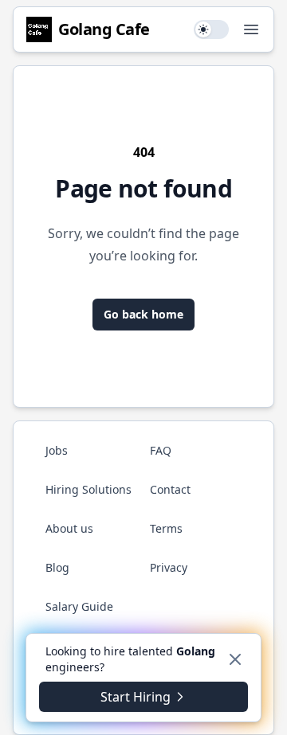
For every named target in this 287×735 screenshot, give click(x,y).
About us (69, 528)
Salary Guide (79, 606)
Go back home (143, 314)
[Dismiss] (235, 659)
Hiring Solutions (88, 489)
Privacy (168, 567)
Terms (166, 528)
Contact (170, 489)
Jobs (56, 450)
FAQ (160, 450)
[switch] (211, 29)
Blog (57, 567)
